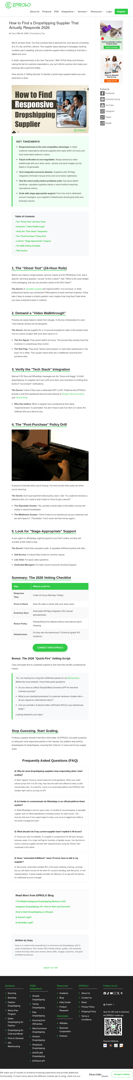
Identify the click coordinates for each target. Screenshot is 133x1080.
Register (121, 11)
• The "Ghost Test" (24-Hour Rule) (30, 221)
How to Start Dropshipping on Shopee (34, 911)
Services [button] (82, 11)
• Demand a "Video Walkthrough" (30, 226)
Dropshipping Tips (37, 33)
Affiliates (63, 1023)
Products (46, 11)
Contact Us (86, 997)
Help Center (65, 1002)
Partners (63, 1035)
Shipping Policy (88, 1011)
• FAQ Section (21, 250)
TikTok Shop (21, 397)
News (84, 1002)
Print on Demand (15, 1038)
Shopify (65, 393)
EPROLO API (38, 1060)
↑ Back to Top (50, 968)
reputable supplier (33, 288)
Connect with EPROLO (50, 648)
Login (109, 11)
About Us (34, 11)
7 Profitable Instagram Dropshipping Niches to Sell (40, 901)
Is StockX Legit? (24, 917)
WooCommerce (77, 393)
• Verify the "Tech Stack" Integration (31, 231)
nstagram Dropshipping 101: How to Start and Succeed (43, 906)
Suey (14, 33)
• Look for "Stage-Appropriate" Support (33, 240)
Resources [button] (96, 11)
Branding (12, 997)
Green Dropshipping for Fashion (15, 1022)
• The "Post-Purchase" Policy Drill (30, 236)
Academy (63, 993)
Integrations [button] (67, 11)
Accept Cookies (122, 1074)
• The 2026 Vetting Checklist (27, 245)
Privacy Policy (95, 1074)
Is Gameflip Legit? (24, 922)
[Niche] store (73, 677)
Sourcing (12, 993)
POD (56, 11)
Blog (61, 997)
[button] (108, 993)
